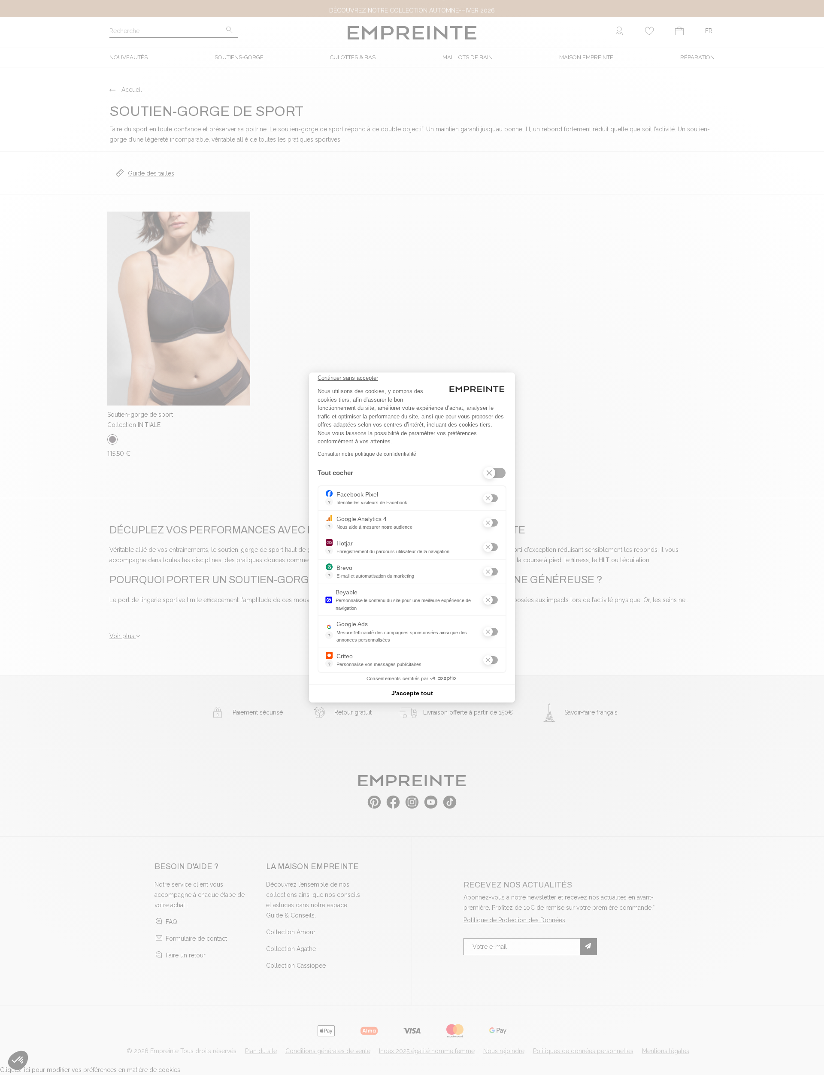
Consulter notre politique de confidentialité (367, 454)
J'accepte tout (412, 693)
